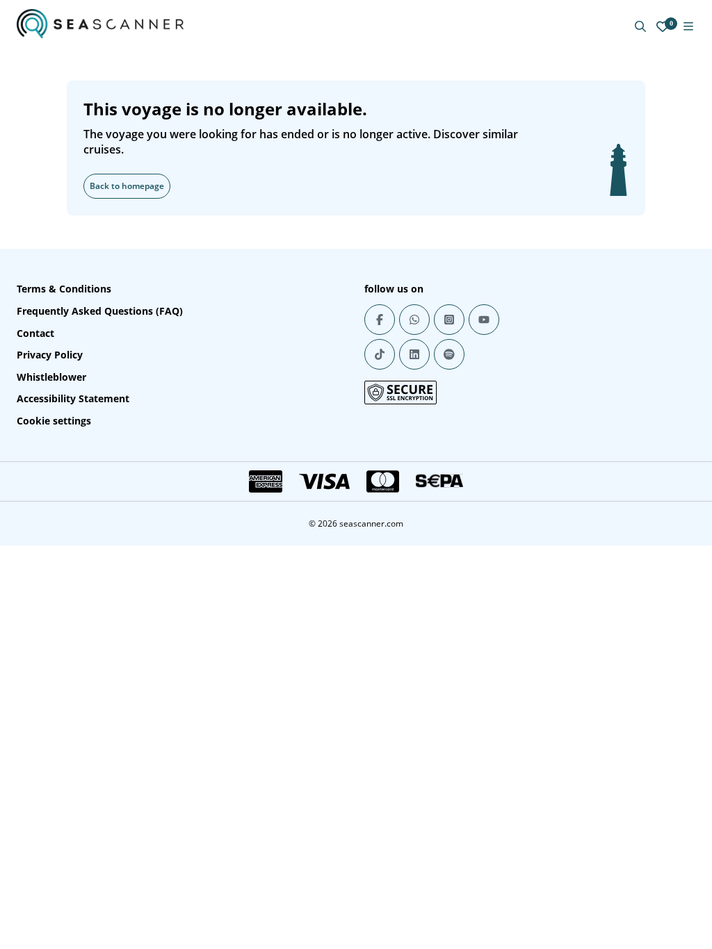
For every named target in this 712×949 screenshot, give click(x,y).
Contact (35, 333)
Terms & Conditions (64, 288)
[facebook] (379, 319)
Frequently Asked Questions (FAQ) (100, 310)
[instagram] (449, 319)
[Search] (640, 26)
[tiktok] (379, 354)
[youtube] (484, 319)
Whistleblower (51, 376)
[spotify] (449, 354)
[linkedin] (414, 354)
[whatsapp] (414, 319)
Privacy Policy (50, 354)
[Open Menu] (688, 26)
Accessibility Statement (73, 398)
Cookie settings (54, 420)
